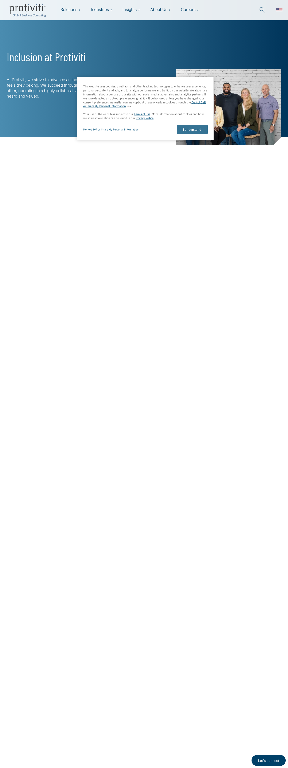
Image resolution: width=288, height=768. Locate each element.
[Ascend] (218, 372)
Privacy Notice (144, 118)
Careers (82, 727)
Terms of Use (142, 114)
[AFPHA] (184, 372)
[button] (262, 10)
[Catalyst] (253, 372)
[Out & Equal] (218, 392)
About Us (83, 715)
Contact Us (85, 739)
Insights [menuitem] (129, 9)
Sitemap (108, 739)
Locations (110, 715)
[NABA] (184, 392)
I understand (192, 129)
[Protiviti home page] (32, 721)
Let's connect (268, 761)
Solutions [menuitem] (69, 9)
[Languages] (279, 10)
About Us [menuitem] (158, 9)
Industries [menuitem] (100, 9)
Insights (82, 751)
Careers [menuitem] (188, 9)
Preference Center (117, 727)
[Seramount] (253, 392)
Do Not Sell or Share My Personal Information (111, 129)
